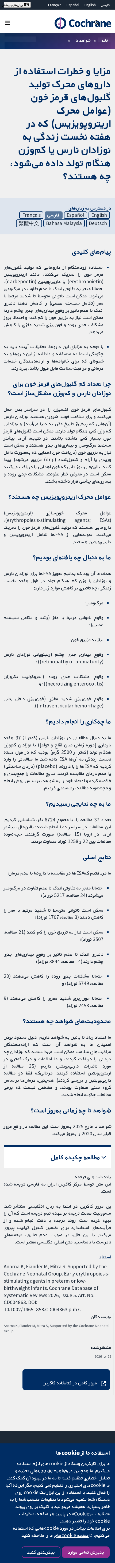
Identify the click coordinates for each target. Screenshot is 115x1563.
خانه (105, 40)
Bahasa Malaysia (64, 223)
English (90, 4)
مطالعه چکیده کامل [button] (75, 1157)
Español (73, 4)
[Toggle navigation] (7, 22)
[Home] (80, 23)
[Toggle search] (96, 22)
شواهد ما (83, 40)
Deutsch (98, 223)
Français (55, 4)
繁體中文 (29, 223)
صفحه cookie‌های (71, 1535)
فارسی (105, 4)
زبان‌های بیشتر (14, 4)
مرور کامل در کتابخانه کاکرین (70, 1383)
